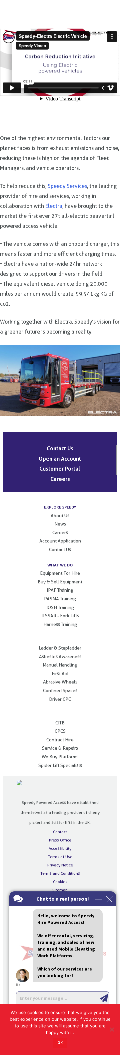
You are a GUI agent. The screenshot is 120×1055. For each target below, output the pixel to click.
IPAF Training (60, 590)
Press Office (60, 839)
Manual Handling (60, 665)
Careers (60, 479)
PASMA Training (60, 598)
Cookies (60, 881)
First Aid (60, 673)
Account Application (60, 540)
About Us (60, 515)
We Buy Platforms (60, 756)
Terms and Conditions (60, 873)
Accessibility (60, 848)
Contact (60, 831)
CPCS (60, 731)
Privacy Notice (60, 864)
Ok (60, 1042)
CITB (60, 722)
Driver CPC (60, 699)
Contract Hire (60, 739)
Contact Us (60, 448)
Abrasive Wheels (60, 681)
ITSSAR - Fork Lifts (60, 615)
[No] (111, 1029)
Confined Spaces (60, 690)
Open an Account (60, 458)
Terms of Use (60, 856)
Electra (53, 206)
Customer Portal (59, 468)
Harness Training (60, 624)
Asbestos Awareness (60, 656)
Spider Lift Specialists (60, 765)
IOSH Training (60, 607)
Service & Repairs (60, 748)
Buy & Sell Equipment (60, 581)
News (60, 524)
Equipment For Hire (60, 573)
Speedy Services (67, 186)
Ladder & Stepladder (60, 648)
